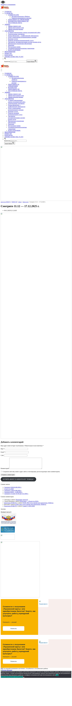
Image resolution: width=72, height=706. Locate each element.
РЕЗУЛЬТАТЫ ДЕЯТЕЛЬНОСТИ (18, 21)
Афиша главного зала (14, 26)
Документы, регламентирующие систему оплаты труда (24, 42)
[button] (5, 59)
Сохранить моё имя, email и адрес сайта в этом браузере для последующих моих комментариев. (31, 471)
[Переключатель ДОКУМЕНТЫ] (31, 99)
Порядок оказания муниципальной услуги (21, 40)
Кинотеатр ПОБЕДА (10, 503)
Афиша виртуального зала (16, 27)
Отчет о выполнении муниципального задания (22, 37)
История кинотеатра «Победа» (21, 16)
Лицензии (11, 45)
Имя (2, 449)
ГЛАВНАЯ (8, 11)
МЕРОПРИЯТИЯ (10, 51)
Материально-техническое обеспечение (20, 43)
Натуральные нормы (14, 47)
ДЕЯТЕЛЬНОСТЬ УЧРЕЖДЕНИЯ (18, 19)
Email (3, 452)
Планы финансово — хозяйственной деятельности (23, 35)
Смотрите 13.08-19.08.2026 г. (13, 490)
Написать (13, 628)
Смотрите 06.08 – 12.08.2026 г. (13, 492)
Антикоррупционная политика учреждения (21, 48)
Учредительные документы (16, 34)
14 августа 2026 (9, 489)
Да (57, 675)
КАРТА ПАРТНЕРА (14, 50)
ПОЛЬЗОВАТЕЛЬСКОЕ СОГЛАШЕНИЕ (11, 677)
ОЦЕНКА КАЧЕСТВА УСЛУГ (14, 56)
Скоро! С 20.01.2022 (29, 506)
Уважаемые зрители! (22, 499)
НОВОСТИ (8, 53)
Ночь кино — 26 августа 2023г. (29, 501)
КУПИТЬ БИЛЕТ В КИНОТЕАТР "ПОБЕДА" (18, 479)
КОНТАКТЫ (9, 55)
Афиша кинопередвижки (15, 29)
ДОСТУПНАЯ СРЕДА (15, 23)
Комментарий (5, 468)
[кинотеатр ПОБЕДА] (5, 8)
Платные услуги (13, 39)
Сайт (2, 455)
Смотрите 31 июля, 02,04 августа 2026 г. (16, 493)
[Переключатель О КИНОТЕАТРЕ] (31, 76)
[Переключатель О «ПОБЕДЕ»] (31, 75)
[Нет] (23, 677)
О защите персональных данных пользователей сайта (24, 32)
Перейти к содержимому (8, 4)
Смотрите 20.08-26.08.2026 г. (13, 487)
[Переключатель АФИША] (31, 92)
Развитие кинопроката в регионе (21, 18)
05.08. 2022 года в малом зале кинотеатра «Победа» (38, 503)
